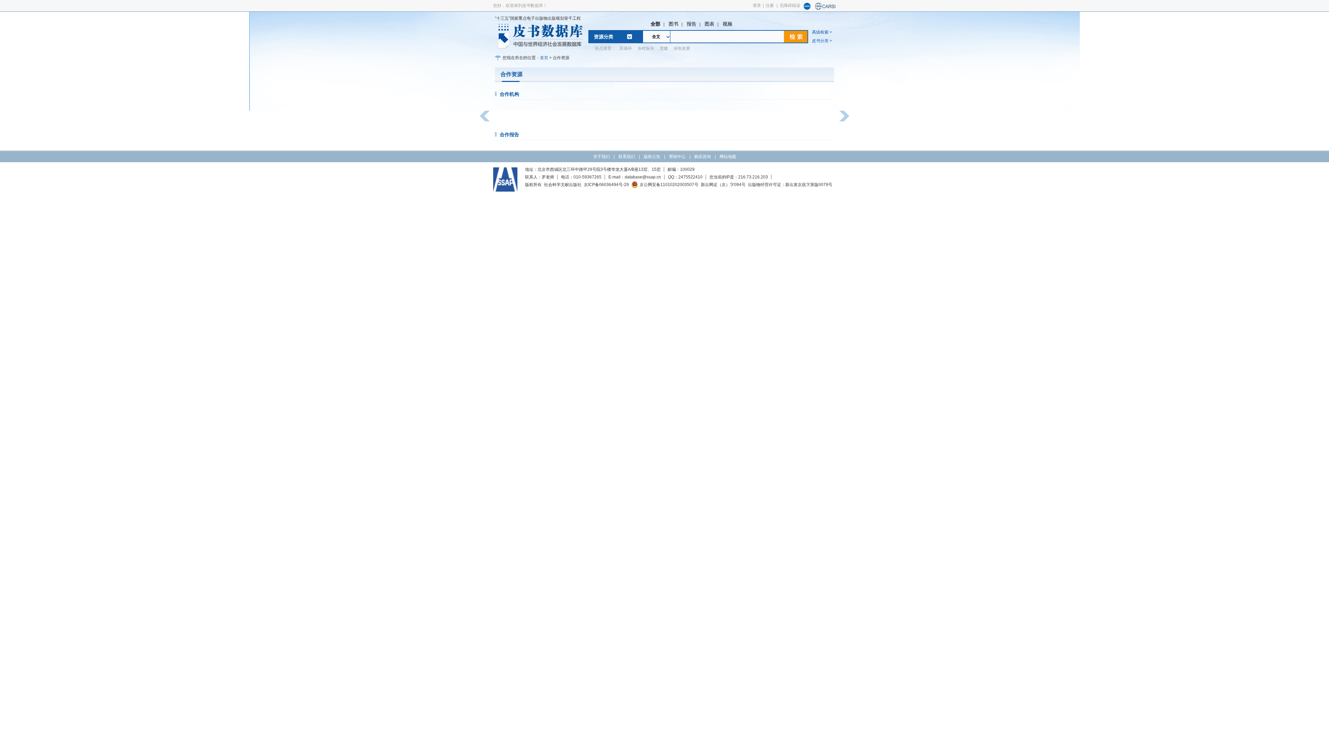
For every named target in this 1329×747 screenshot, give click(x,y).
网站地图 (728, 156)
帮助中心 (677, 156)
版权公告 (652, 156)
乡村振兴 (646, 48)
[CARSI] (825, 8)
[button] (485, 116)
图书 (673, 24)
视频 (727, 24)
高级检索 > (822, 32)
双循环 (626, 48)
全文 (656, 36)
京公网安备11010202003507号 (669, 184)
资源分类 (603, 36)
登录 (757, 5)
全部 (655, 24)
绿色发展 (681, 48)
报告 (691, 24)
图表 (709, 24)
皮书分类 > (822, 40)
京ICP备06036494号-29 (606, 184)
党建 (664, 48)
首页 (544, 57)
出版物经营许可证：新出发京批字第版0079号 (790, 184)
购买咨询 (702, 156)
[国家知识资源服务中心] (807, 8)
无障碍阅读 (789, 5)
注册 (770, 5)
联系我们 (626, 156)
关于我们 (601, 156)
